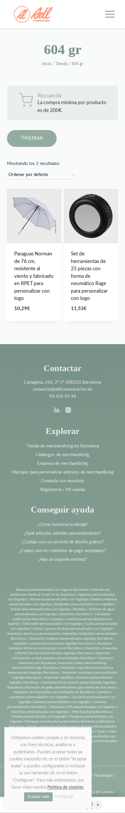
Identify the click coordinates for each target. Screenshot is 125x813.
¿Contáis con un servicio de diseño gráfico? (62, 542)
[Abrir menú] (109, 14)
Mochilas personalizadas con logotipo (40, 712)
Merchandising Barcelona (91, 712)
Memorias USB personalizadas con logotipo (83, 707)
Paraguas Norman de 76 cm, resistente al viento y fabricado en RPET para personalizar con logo (33, 276)
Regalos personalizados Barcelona (52, 726)
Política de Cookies (98, 792)
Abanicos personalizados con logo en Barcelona (52, 589)
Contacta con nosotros (62, 481)
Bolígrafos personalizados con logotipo (84, 604)
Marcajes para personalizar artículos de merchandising (63, 472)
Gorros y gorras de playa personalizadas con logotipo (73, 628)
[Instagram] (68, 409)
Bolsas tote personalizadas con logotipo (41, 609)
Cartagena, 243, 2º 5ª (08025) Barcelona (62, 382)
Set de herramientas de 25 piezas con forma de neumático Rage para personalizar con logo (89, 276)
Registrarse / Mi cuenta (62, 490)
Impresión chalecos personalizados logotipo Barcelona (71, 638)
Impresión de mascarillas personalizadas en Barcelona (54, 692)
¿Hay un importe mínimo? (62, 559)
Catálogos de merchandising (62, 455)
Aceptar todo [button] (38, 797)
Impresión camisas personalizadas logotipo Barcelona (53, 643)
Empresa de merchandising (62, 463)
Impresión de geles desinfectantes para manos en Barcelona (70, 687)
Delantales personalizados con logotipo (53, 623)
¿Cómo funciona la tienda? (63, 524)
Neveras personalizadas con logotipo (39, 716)
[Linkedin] (57, 409)
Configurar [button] (63, 796)
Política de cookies (65, 787)
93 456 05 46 (62, 396)
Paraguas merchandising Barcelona (52, 721)
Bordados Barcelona (75, 614)
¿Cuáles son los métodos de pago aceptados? (62, 551)
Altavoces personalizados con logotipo (59, 599)
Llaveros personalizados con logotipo (62, 702)
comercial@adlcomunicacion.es (62, 389)
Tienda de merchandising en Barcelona (62, 446)
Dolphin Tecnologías (96, 776)
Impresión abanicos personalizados (34, 633)
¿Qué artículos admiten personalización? (62, 533)
